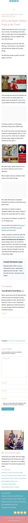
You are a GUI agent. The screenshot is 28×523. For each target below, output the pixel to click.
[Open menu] (14, 10)
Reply (4, 313)
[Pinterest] (15, 1)
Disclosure (18, 517)
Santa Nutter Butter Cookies (10, 487)
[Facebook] (13, 1)
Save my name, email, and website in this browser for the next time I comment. (14, 404)
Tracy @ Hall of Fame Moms (11, 291)
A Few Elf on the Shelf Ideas (16, 341)
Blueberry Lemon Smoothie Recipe (12, 472)
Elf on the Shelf (21, 29)
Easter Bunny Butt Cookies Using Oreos (14, 478)
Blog (22, 517)
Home (6, 517)
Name (4, 383)
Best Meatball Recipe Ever (10, 481)
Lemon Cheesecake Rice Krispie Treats (14, 475)
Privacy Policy (12, 517)
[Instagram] (18, 1)
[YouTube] (10, 1)
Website (4, 398)
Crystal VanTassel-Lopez (13, 262)
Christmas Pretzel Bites (9, 484)
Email (4, 391)
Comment (5, 358)
